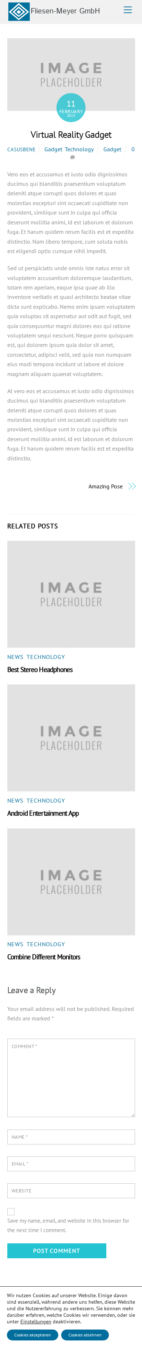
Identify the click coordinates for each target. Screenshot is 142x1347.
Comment (25, 1046)
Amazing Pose (105, 486)
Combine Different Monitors (43, 956)
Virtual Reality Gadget (71, 134)
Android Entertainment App (43, 813)
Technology (79, 149)
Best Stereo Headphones (40, 669)
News (15, 656)
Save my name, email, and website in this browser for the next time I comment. (68, 1225)
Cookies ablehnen (85, 1335)
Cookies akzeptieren (32, 1335)
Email (20, 1164)
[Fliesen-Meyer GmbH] (53, 18)
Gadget (53, 149)
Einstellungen (35, 1321)
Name (20, 1137)
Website (22, 1191)
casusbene (21, 149)
